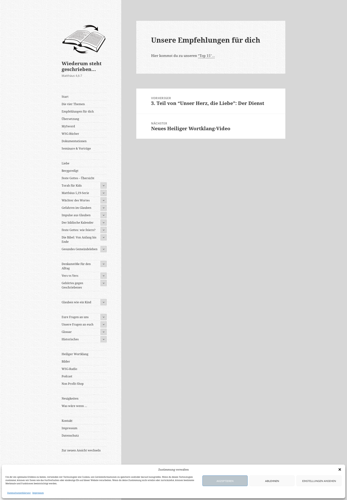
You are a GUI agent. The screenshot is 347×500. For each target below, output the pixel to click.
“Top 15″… (206, 55)
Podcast (67, 376)
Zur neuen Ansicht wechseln (81, 450)
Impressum (38, 492)
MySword (68, 126)
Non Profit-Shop (73, 384)
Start (65, 97)
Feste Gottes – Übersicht (78, 178)
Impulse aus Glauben (76, 215)
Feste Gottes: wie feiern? (78, 230)
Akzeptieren (225, 481)
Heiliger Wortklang (75, 354)
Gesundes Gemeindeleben (79, 249)
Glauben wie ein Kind (76, 302)
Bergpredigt (70, 171)
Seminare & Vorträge (76, 148)
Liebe (65, 163)
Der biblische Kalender (78, 223)
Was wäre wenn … (74, 406)
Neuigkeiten (70, 398)
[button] (340, 469)
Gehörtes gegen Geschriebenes (72, 285)
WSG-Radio (69, 369)
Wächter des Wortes (76, 200)
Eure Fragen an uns (75, 317)
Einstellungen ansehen (319, 481)
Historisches (70, 339)
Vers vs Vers (70, 276)
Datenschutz (70, 436)
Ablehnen (272, 481)
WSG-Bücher (70, 134)
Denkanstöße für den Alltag (76, 266)
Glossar (67, 332)
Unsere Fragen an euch (77, 324)
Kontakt (67, 421)
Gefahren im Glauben (76, 208)
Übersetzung (70, 119)
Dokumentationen (74, 141)
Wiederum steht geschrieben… (82, 66)
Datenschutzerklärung (19, 492)
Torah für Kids (72, 186)
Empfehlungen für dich (78, 111)
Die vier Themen (73, 104)
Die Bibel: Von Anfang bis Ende (79, 239)
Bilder (66, 361)
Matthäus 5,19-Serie (75, 193)
